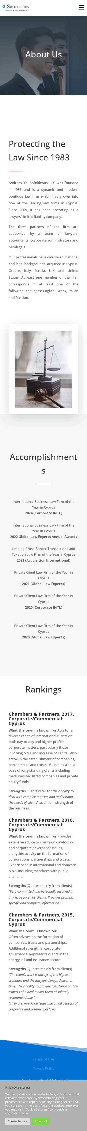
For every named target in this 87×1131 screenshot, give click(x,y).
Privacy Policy (43, 1068)
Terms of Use (43, 1059)
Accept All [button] (41, 1121)
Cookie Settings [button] (18, 1121)
